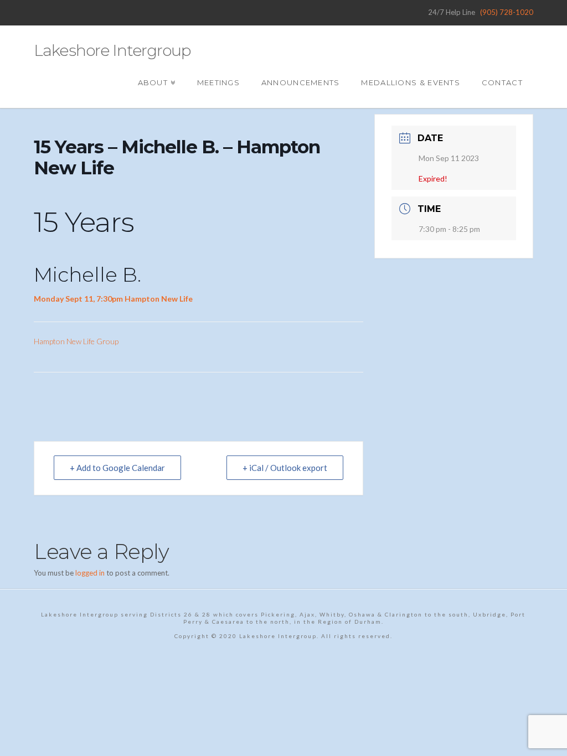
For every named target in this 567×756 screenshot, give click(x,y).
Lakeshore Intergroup (112, 50)
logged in (90, 572)
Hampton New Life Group (76, 341)
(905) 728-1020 (506, 12)
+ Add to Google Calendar (117, 468)
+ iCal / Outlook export (285, 468)
